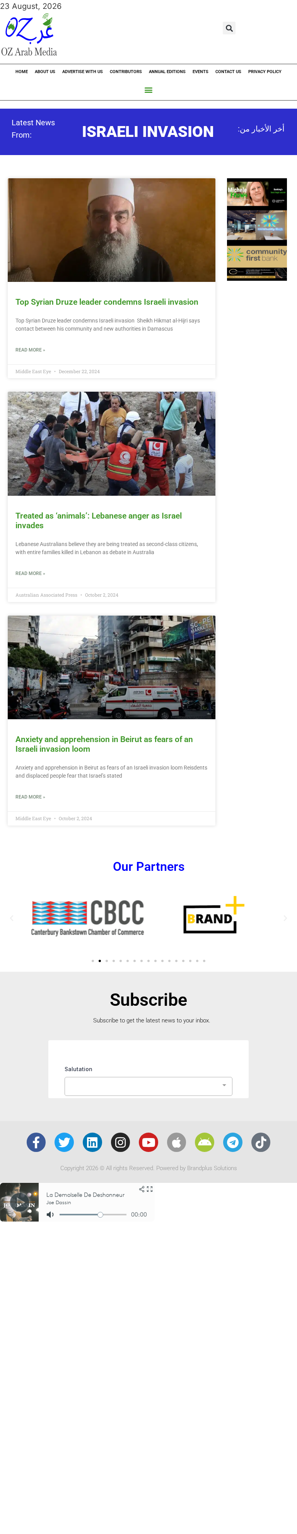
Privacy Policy (265, 71)
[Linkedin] (92, 1142)
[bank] (257, 278)
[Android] (204, 1142)
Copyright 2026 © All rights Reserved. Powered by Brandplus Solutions (148, 1168)
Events (200, 71)
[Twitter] (64, 1142)
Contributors (126, 71)
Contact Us (228, 71)
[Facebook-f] (36, 1142)
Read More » (30, 350)
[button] (229, 28)
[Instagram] (120, 1142)
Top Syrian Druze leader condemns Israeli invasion (107, 302)
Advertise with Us (82, 71)
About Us (45, 71)
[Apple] (176, 1142)
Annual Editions (167, 71)
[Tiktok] (261, 1142)
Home (21, 71)
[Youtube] (148, 1142)
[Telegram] (232, 1142)
